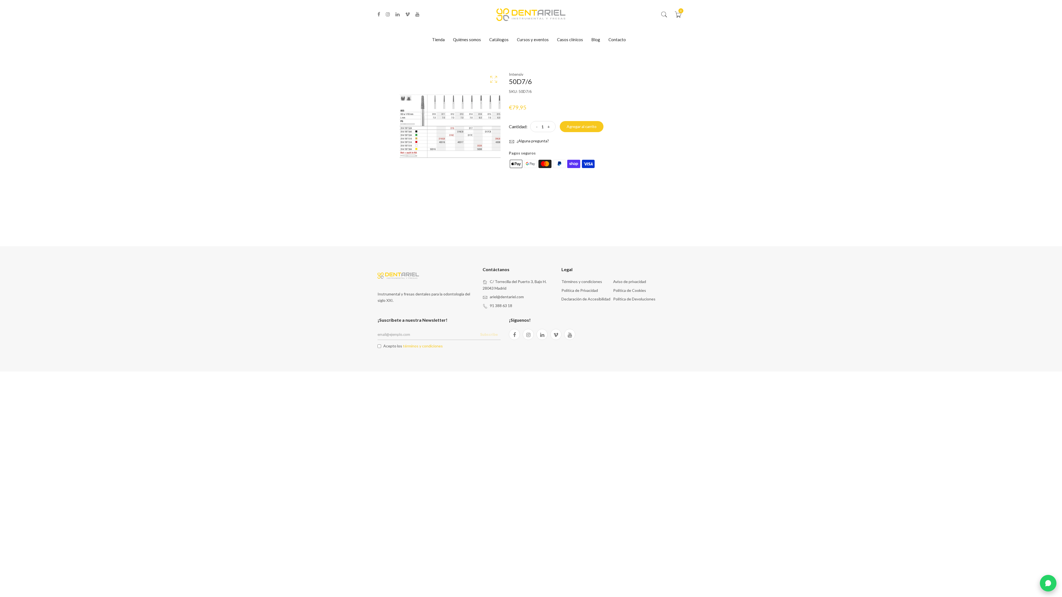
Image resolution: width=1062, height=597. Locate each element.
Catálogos (499, 39)
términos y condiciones (423, 346)
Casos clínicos (570, 39)
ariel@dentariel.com (507, 296)
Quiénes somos (467, 39)
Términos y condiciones (581, 281)
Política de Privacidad (579, 290)
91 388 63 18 (501, 305)
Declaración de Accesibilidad (585, 299)
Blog (595, 39)
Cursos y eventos (533, 39)
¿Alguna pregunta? (532, 140)
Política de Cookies (629, 290)
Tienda (438, 39)
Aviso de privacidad (629, 281)
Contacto (617, 39)
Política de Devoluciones (634, 299)
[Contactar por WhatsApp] (1048, 583)
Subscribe (489, 334)
